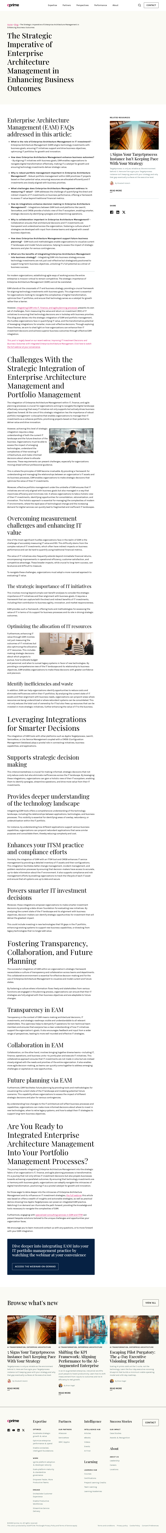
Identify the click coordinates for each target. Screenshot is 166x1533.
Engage (36, 1490)
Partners (65, 1421)
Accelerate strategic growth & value (41, 1434)
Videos (87, 1442)
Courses (87, 1474)
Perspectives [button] (82, 5)
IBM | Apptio (64, 1442)
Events (87, 1446)
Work (35, 1458)
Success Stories (121, 1421)
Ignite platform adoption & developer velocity (44, 1463)
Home (10, 24)
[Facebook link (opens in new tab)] (8, 1431)
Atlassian (63, 1433)
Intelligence (92, 1421)
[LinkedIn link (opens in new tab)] (18, 1431)
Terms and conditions (106, 1526)
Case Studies (115, 1433)
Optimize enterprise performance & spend (42, 1442)
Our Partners (65, 1429)
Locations (114, 1469)
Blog (16, 24)
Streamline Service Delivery (41, 1509)
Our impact (115, 1429)
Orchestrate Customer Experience (42, 1495)
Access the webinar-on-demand (35, 1266)
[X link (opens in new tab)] (23, 1431)
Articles (87, 1433)
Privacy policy (122, 1526)
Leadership (115, 1460)
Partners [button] (67, 5)
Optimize (37, 1429)
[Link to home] (13, 5)
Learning (91, 1462)
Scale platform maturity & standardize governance (43, 1472)
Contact (151, 5)
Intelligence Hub (92, 1429)
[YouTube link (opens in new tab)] (13, 1431)
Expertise (40, 1421)
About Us (114, 1457)
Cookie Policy (135, 1526)
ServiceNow (64, 1437)
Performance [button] (100, 5)
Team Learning (90, 1487)
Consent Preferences (150, 1526)
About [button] (115, 5)
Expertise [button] (52, 5)
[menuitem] (151, 5)
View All (150, 1302)
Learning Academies (93, 1491)
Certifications (90, 1478)
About (114, 1448)
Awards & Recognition (120, 1437)
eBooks (87, 1437)
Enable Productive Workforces (41, 1502)
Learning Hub (90, 1470)
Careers (113, 1465)
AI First (87, 1451)
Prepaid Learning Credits (95, 1482)
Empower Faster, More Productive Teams (43, 1481)
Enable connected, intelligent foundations (43, 1449)
